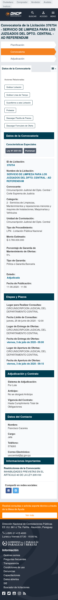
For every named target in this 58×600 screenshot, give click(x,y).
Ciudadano (8, 2)
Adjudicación (17, 58)
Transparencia (11, 563)
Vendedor (35, 2)
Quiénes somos (12, 555)
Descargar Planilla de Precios (18, 118)
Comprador (22, 2)
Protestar (10, 110)
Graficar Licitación (13, 87)
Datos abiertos (11, 579)
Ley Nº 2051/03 (14, 150)
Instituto (6, 6)
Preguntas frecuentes (15, 559)
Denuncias (9, 571)
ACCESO (43, 16)
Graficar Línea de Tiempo (17, 94)
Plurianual (30, 150)
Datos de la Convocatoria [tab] (16, 68)
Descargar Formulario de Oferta (19, 125)
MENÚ (53, 16)
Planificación (17, 45)
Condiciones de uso (14, 567)
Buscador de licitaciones (16, 587)
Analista (47, 2)
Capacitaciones (12, 575)
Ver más (29, 515)
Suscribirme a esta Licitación (18, 102)
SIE (5, 583)
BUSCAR (32, 16)
